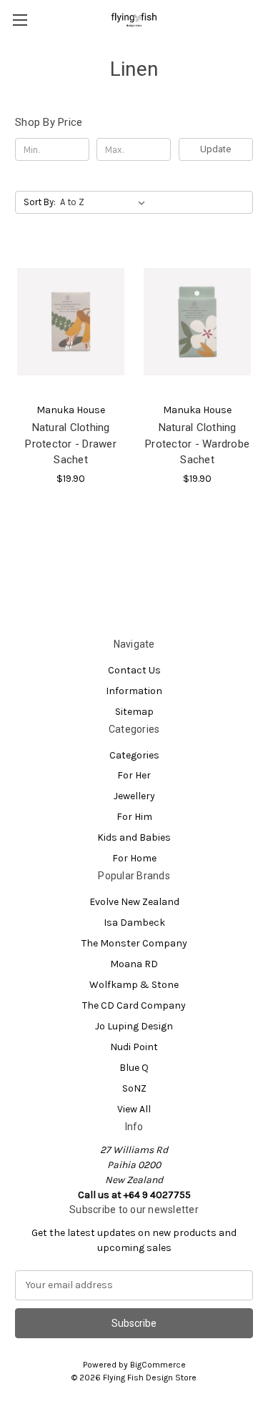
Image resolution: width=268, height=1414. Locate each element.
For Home (134, 858)
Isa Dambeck (134, 922)
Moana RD (134, 964)
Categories (134, 755)
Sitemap (134, 712)
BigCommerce (158, 1365)
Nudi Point (134, 1047)
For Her (134, 775)
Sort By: (40, 202)
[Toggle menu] (19, 19)
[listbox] (105, 202)
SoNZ (134, 1088)
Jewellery (134, 796)
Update (215, 149)
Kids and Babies (134, 837)
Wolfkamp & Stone (134, 985)
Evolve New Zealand (134, 902)
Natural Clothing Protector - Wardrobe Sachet (197, 443)
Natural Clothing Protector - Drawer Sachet (70, 443)
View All (134, 1109)
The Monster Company (134, 943)
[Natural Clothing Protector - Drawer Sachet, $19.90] (70, 321)
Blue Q (134, 1068)
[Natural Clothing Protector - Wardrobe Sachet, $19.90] (197, 321)
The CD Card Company (134, 1005)
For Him (134, 817)
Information (134, 691)
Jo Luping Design (134, 1026)
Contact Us (134, 670)
